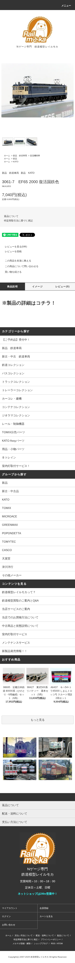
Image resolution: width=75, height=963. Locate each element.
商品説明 (12, 286)
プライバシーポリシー (51, 939)
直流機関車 (35, 155)
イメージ (37, 286)
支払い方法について (24, 935)
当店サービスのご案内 (16, 609)
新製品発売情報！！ (14, 651)
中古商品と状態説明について (20, 625)
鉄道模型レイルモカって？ (19, 592)
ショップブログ (41, 943)
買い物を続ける (13, 272)
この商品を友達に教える (18, 260)
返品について (11, 216)
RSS (53, 943)
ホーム (7, 155)
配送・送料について (45, 935)
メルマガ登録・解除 (22, 943)
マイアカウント (9, 908)
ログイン (6, 916)
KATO (15, 161)
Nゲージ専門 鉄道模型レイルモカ (37, 46)
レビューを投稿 (13, 251)
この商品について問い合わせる (21, 266)
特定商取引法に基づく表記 (18, 220)
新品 (15, 158)
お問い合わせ (8, 925)
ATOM (60, 943)
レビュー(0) (62, 286)
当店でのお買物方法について (20, 617)
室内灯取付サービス (14, 634)
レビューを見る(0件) (16, 246)
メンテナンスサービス (16, 642)
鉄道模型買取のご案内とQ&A (20, 600)
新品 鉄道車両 (20, 155)
